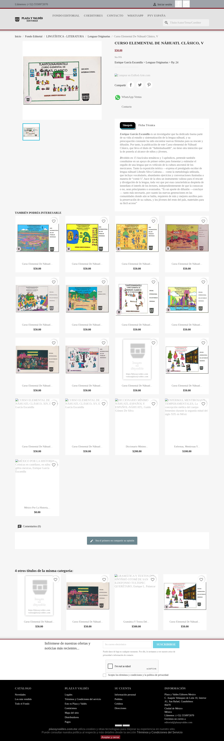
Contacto (115, 15)
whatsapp (135, 15)
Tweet (139, 84)
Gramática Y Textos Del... (136, 621)
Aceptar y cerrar (110, 737)
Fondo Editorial (66, 15)
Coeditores (93, 15)
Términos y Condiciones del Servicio (160, 732)
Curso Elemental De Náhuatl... (37, 264)
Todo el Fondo (22, 703)
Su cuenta (123, 688)
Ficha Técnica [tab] (146, 125)
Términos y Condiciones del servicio (83, 699)
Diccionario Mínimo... (137, 446)
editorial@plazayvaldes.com (178, 722)
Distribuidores (72, 717)
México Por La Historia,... (37, 507)
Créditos (119, 703)
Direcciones (120, 708)
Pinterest (148, 84)
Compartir (130, 84)
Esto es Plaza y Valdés (76, 703)
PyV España (157, 15)
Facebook (178, 3)
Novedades (20, 694)
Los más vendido (23, 699)
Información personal (125, 694)
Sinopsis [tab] (127, 125)
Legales (68, 694)
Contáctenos (71, 708)
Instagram (186, 3)
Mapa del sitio (72, 713)
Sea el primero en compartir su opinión (114, 540)
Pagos (68, 722)
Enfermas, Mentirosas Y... (187, 446)
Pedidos (118, 699)
